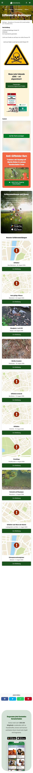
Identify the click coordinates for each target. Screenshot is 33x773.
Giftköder (11, 9)
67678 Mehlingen (19, 9)
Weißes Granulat (16, 361)
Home (6, 9)
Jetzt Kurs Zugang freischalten (17, 183)
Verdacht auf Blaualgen (16, 492)
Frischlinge (16, 459)
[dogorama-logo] (15, 3)
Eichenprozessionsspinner (16, 557)
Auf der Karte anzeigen (16, 136)
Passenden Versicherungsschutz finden (16, 85)
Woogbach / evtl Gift (16, 328)
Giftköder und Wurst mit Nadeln (16, 525)
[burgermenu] (2, 2)
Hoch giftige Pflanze (16, 295)
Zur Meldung (16, 269)
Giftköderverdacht (16, 394)
